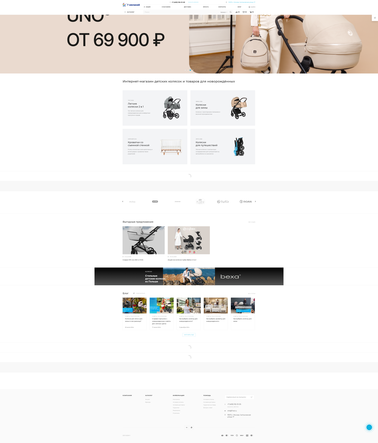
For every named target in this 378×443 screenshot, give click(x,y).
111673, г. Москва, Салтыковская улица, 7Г (241, 2)
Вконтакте (186, 427)
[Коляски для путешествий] (239, 146)
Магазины (176, 399)
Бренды (148, 402)
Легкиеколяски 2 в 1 (136, 105)
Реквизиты (176, 410)
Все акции (252, 222)
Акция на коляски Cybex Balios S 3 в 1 (182, 260)
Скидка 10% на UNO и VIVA (133, 260)
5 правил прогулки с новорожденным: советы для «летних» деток (161, 321)
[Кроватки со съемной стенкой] (171, 146)
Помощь (207, 395)
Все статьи (251, 293)
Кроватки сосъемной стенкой (138, 144)
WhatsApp (191, 427)
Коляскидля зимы (202, 106)
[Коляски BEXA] (189, 276)
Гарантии (176, 407)
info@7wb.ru (232, 411)
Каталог (148, 395)
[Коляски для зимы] (239, 108)
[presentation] (123, 201)
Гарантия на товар (209, 405)
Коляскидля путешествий (206, 144)
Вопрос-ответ (207, 407)
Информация (178, 395)
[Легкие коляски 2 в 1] (171, 108)
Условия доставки (179, 405)
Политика (176, 413)
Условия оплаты (178, 402)
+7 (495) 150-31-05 (178, 2)
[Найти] (230, 12)
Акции (147, 399)
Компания (127, 395)
